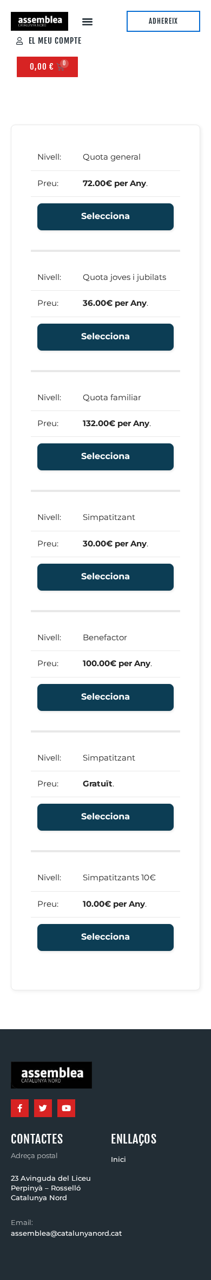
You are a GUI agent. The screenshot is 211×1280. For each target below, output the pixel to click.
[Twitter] (43, 1108)
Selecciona (105, 216)
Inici (118, 1159)
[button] (87, 21)
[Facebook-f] (20, 1108)
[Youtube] (66, 1108)
